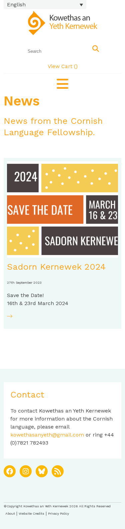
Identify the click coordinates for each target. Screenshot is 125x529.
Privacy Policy (58, 513)
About (10, 513)
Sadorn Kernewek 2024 (56, 267)
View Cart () (63, 66)
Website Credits (31, 513)
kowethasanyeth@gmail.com (47, 435)
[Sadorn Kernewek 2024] (62, 209)
